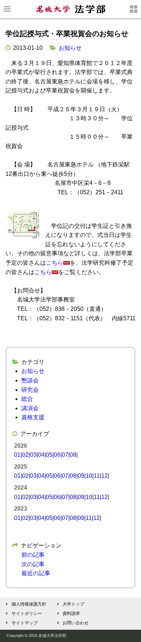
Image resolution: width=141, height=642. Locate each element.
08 (73, 455)
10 (89, 476)
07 (65, 455)
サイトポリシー (27, 613)
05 (49, 455)
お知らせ (70, 48)
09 (81, 476)
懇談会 (30, 380)
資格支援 (32, 417)
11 (97, 476)
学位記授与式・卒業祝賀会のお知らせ (66, 34)
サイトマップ (25, 622)
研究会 (30, 390)
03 (33, 455)
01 (17, 455)
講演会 (30, 408)
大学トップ (73, 604)
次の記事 (32, 564)
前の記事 (32, 555)
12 (104, 476)
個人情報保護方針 (29, 604)
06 (57, 455)
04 (41, 455)
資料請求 (71, 613)
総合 (27, 399)
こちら (54, 263)
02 (25, 455)
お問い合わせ (75, 622)
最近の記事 (35, 573)
